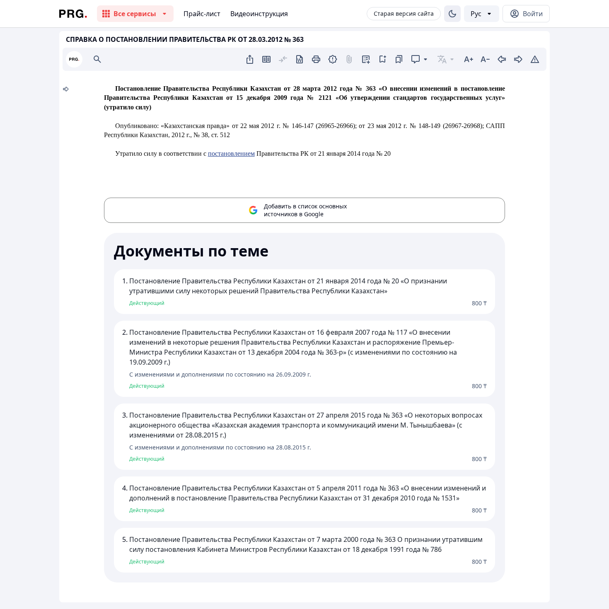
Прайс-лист (202, 13)
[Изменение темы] (452, 13)
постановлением (231, 153)
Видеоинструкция (259, 13)
